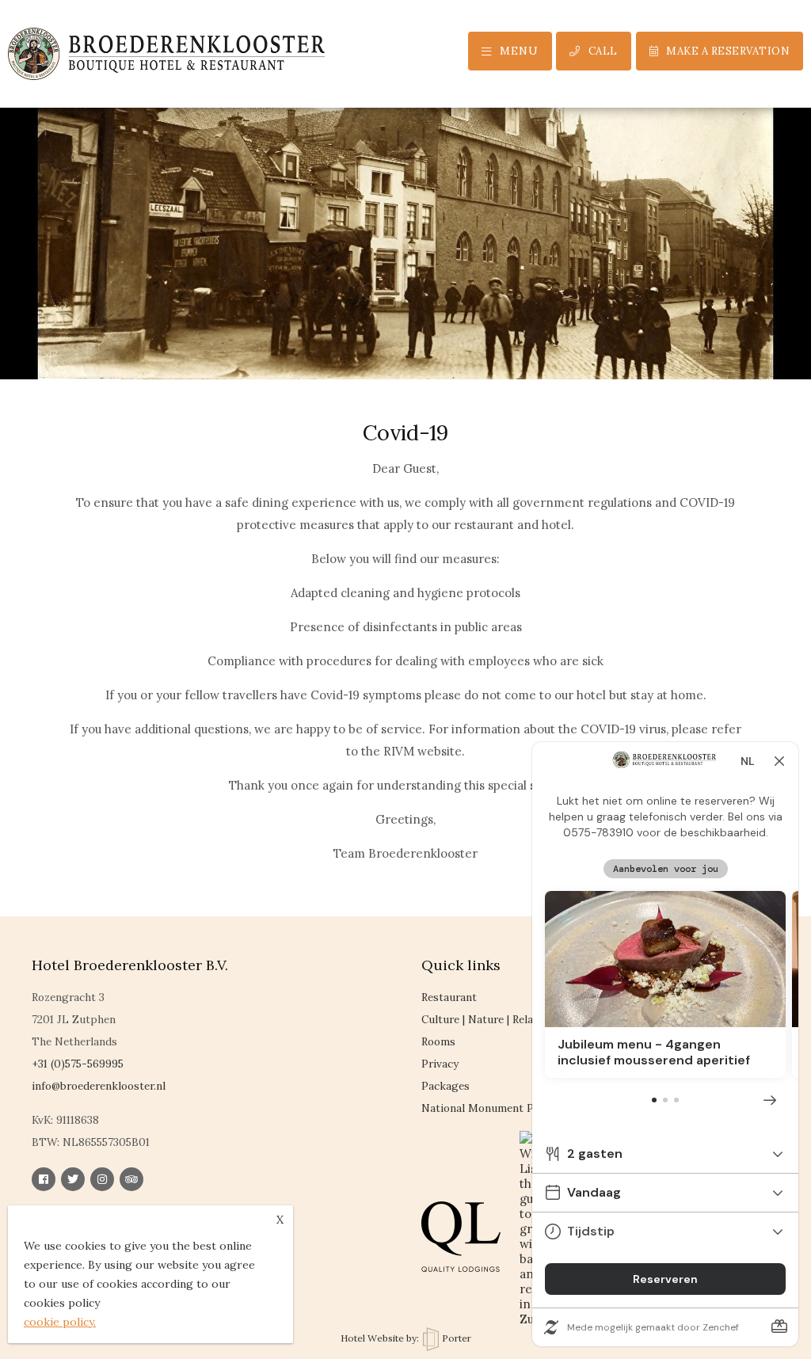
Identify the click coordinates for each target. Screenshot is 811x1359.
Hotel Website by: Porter (406, 1338)
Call (603, 51)
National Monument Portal (489, 1108)
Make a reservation (728, 51)
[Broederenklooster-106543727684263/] (43, 1179)
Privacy (440, 1063)
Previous (35, 206)
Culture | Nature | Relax (480, 1019)
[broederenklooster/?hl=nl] (102, 1179)
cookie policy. (60, 1322)
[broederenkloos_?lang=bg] (73, 1179)
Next (775, 206)
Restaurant (449, 997)
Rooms (438, 1041)
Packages (445, 1086)
